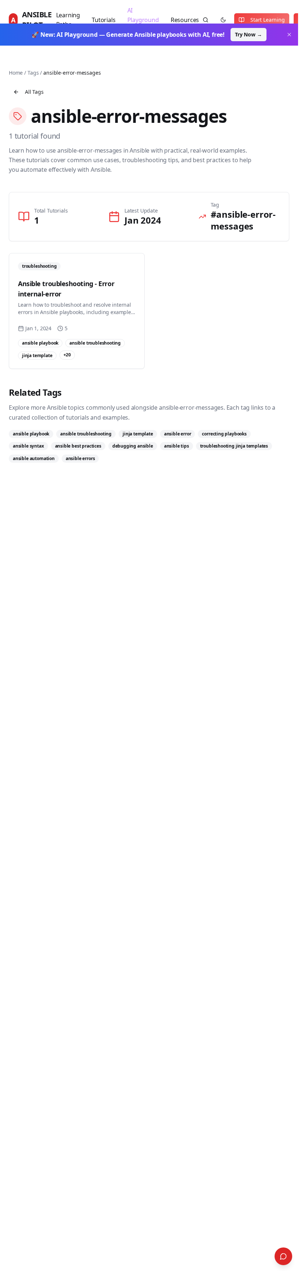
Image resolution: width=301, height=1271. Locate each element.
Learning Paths (68, 20)
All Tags (34, 91)
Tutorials (103, 20)
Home (16, 72)
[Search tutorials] (205, 19)
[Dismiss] (289, 35)
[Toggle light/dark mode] (223, 19)
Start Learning (267, 19)
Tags (33, 72)
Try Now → (248, 34)
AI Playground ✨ (143, 19)
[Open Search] (283, 1256)
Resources (185, 20)
